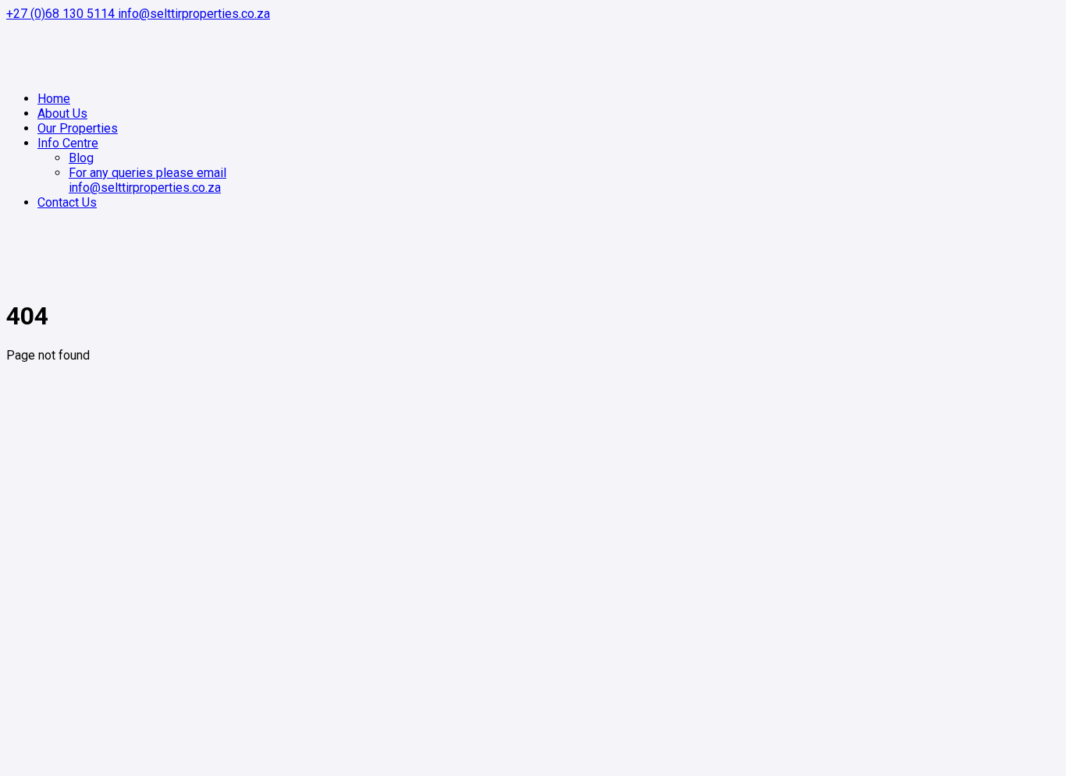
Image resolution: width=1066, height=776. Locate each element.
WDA (306, 762)
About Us (62, 519)
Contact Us (67, 564)
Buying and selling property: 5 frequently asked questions (194, 685)
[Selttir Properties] (33, 71)
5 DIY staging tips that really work (129, 655)
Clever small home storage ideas (127, 670)
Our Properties (77, 549)
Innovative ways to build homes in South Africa (164, 640)
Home (53, 505)
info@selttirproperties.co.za (194, 13)
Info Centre (67, 579)
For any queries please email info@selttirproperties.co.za (193, 534)
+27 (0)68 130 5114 (62, 13)
